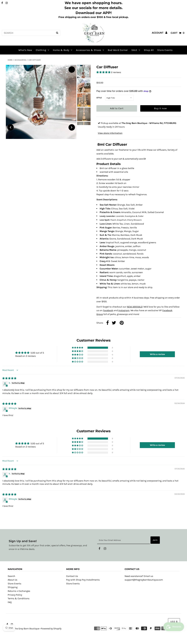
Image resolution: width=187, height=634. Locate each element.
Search (11, 576)
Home (10, 60)
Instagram (123, 310)
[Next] (72, 127)
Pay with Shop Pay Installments (83, 579)
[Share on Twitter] (114, 323)
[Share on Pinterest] (122, 323)
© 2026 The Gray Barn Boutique (22, 628)
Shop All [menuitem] (149, 50)
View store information (110, 133)
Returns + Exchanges (19, 591)
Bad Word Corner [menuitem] (118, 50)
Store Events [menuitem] (165, 50)
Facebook (108, 310)
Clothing (41, 50)
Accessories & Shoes (88, 50)
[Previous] (10, 127)
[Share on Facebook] (107, 323)
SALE (134, 50)
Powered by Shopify (51, 628)
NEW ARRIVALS (134, 306)
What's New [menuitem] (25, 50)
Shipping (13, 587)
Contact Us (72, 576)
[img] (9, 378)
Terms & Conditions (18, 598)
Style (99, 98)
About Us (12, 579)
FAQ (10, 602)
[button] (103, 72)
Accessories (20, 60)
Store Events (14, 583)
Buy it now (160, 108)
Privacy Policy (15, 594)
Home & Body (61, 50)
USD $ (174, 621)
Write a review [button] (157, 354)
